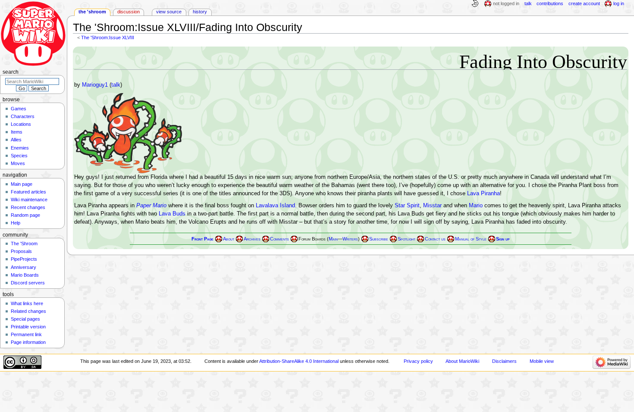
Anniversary (23, 267)
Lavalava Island (275, 206)
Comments (279, 239)
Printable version (28, 326)
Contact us (435, 239)
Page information (28, 342)
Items (16, 131)
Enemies (20, 147)
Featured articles (28, 191)
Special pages (25, 318)
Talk (528, 3)
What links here (27, 303)
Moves (18, 163)
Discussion (128, 11)
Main (333, 239)
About (228, 239)
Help (15, 222)
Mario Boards (25, 275)
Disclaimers (504, 361)
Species (19, 155)
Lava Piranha (483, 193)
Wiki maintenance (29, 199)
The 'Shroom (92, 11)
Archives (252, 239)
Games (18, 108)
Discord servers (28, 282)
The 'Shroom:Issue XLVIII (107, 37)
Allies (16, 139)
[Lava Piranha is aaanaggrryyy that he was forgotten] (128, 133)
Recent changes (28, 207)
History (200, 11)
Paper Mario (151, 206)
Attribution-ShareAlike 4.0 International (299, 361)
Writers (350, 239)
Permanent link (26, 334)
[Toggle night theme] (474, 4)
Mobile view (542, 361)
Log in (618, 3)
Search (11, 72)
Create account (584, 3)
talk (115, 85)
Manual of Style (470, 239)
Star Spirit (407, 206)
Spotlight (406, 239)
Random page (25, 215)
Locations (21, 124)
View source (169, 11)
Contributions (550, 3)
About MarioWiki (462, 361)
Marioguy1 (95, 85)
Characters (23, 116)
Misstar (432, 206)
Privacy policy (418, 361)
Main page (21, 184)
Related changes (28, 311)
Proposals (21, 251)
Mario (476, 206)
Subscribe (378, 239)
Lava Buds (172, 214)
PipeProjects (24, 259)
